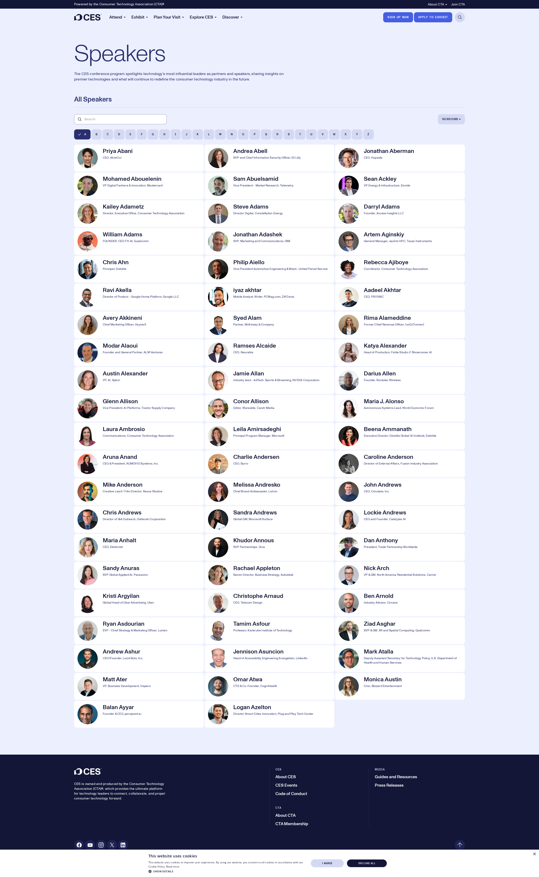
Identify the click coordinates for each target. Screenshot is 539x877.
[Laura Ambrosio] (139, 436)
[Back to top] (460, 845)
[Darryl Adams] (400, 213)
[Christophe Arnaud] (269, 602)
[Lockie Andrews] (400, 519)
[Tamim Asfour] (269, 630)
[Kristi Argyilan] (139, 602)
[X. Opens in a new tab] (112, 845)
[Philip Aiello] (269, 269)
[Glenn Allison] (139, 408)
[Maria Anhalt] (139, 547)
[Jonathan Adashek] (269, 241)
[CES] (88, 17)
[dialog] (269, 863)
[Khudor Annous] (269, 547)
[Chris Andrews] (139, 519)
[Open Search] (460, 17)
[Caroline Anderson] (400, 463)
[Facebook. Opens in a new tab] (79, 845)
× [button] (534, 854)
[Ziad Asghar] (400, 630)
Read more (173, 866)
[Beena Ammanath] (400, 436)
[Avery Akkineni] (139, 324)
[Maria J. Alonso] (400, 408)
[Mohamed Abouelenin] (139, 185)
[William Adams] (139, 241)
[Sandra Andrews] (269, 519)
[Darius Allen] (400, 380)
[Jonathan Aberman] (400, 158)
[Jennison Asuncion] (269, 658)
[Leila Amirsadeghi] (269, 436)
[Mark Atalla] (400, 658)
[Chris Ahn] (139, 269)
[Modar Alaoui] (139, 352)
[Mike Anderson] (139, 491)
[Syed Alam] (269, 324)
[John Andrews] (400, 491)
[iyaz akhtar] (269, 297)
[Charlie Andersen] (269, 463)
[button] (226, 871)
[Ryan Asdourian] (139, 630)
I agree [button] (327, 863)
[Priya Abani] (139, 158)
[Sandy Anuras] (139, 575)
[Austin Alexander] (139, 380)
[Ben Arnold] (400, 602)
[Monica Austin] (400, 686)
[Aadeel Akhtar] (400, 297)
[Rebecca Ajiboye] (400, 269)
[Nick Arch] (400, 575)
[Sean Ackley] (400, 185)
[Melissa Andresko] (269, 491)
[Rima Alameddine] (400, 324)
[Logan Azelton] (269, 714)
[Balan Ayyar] (139, 714)
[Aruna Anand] (139, 463)
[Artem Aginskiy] (400, 241)
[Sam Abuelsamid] (269, 185)
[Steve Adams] (269, 213)
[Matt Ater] (139, 686)
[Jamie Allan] (269, 380)
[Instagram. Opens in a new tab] (101, 845)
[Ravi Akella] (139, 297)
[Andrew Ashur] (139, 658)
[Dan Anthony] (400, 547)
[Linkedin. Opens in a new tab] (123, 845)
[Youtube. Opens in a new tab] (90, 845)
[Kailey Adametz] (139, 213)
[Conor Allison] (269, 408)
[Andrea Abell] (269, 158)
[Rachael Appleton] (269, 575)
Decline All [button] (366, 863)
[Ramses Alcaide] (269, 352)
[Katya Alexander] (400, 352)
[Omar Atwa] (269, 686)
